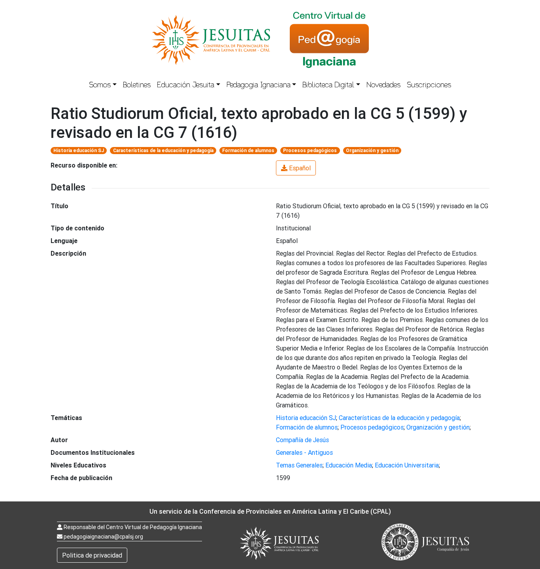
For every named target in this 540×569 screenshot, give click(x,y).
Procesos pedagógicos (310, 150)
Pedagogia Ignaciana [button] (259, 85)
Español (300, 168)
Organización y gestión (372, 150)
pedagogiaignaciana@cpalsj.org (103, 536)
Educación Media (348, 465)
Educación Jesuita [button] (185, 85)
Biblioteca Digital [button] (328, 85)
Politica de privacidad (92, 555)
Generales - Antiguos (304, 452)
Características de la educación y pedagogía (163, 150)
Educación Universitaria (407, 465)
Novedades (383, 85)
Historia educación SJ (78, 150)
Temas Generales (299, 465)
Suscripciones (429, 85)
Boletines (137, 85)
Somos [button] (100, 85)
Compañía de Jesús (302, 440)
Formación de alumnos (248, 150)
